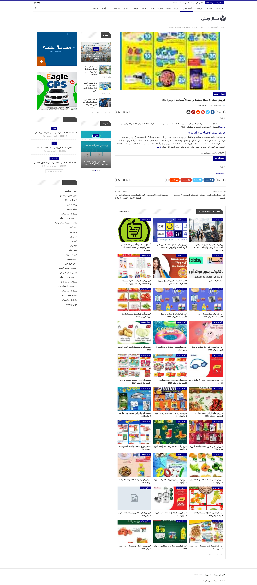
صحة (152, 8)
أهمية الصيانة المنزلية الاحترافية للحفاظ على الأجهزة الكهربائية (90, 102)
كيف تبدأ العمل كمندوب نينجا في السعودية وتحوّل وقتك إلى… (54, 163)
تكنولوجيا (200, 8)
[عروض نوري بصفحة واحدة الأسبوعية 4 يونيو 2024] (134, 432)
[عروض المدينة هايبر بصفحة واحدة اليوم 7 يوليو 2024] (206, 531)
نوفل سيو (73, 232)
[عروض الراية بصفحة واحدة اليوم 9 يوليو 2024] (134, 332)
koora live (177, 3)
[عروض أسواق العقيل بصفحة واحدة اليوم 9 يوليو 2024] (134, 299)
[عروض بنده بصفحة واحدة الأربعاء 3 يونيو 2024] (206, 365)
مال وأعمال (105, 8)
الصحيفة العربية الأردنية (68, 268)
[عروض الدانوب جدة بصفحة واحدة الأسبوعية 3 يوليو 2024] (170, 365)
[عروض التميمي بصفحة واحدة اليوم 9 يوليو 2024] (170, 332)
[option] (96, 150)
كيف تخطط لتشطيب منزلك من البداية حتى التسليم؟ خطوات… (54, 133)
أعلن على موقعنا (197, 3)
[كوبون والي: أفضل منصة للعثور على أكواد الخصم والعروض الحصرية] (170, 230)
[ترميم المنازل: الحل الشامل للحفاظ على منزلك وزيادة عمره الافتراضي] (105, 69)
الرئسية (218, 8)
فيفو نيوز (73, 236)
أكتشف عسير (72, 259)
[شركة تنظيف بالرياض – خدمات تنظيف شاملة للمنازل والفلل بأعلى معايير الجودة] (105, 86)
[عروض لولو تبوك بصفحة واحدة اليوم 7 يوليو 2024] (134, 465)
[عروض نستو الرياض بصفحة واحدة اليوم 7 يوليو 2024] (170, 465)
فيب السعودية (71, 255)
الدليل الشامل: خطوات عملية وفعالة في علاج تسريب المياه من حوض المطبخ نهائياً (96, 56)
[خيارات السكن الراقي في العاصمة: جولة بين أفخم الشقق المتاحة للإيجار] (96, 149)
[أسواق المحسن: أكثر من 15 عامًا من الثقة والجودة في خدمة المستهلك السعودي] (134, 230)
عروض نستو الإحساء (214, 132)
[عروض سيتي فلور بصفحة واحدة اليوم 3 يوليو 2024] (206, 432)
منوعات (95, 8)
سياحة (168, 8)
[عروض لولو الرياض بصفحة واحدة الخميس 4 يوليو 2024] (206, 399)
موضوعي (73, 245)
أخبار (210, 8)
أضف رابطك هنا (71, 191)
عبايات (74, 241)
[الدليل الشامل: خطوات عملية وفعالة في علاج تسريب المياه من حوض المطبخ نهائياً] (96, 52)
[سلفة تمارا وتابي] (206, 266)
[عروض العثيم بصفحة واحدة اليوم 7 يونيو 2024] (170, 531)
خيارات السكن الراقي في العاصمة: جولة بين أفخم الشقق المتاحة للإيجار (96, 163)
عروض (158, 147)
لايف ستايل (116, 8)
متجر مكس (72, 250)
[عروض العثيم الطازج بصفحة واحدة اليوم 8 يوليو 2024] (206, 498)
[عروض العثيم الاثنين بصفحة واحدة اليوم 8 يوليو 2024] (134, 498)
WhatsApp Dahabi (69, 300)
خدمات (96, 48)
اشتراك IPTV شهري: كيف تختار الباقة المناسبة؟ (54, 148)
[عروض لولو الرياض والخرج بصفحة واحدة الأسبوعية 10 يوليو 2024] (134, 266)
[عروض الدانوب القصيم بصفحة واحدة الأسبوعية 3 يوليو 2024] (134, 365)
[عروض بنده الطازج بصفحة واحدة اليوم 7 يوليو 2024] (134, 531)
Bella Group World (69, 295)
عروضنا (222, 127)
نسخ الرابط (219, 158)
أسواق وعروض (187, 8)
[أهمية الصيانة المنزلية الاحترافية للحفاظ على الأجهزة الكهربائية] (105, 102)
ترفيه (176, 8)
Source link (221, 174)
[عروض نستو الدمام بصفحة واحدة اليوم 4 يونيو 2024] (206, 465)
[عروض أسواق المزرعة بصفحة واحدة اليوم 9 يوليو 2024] (206, 332)
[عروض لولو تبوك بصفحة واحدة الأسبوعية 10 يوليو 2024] (170, 299)
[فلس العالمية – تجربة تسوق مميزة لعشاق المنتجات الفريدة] (170, 266)
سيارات (160, 8)
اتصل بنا (186, 3)
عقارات (144, 8)
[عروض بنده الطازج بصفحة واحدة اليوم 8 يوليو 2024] (170, 498)
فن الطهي (134, 8)
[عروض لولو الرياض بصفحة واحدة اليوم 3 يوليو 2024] (134, 399)
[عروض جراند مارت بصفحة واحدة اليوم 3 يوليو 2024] (170, 399)
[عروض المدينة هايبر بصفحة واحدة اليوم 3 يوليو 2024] (170, 432)
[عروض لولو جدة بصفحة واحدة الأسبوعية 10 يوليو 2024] (206, 299)
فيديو (126, 8)
